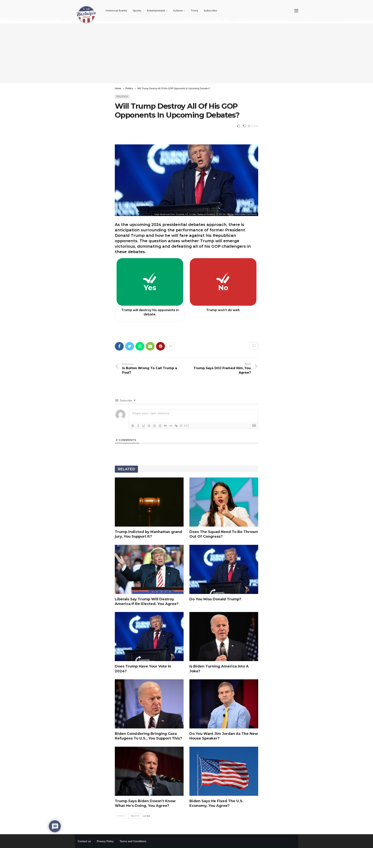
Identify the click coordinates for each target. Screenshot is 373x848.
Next (134, 816)
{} (181, 425)
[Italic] (138, 426)
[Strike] (149, 426)
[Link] (176, 426)
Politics (122, 96)
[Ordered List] (154, 426)
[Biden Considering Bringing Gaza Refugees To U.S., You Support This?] (149, 703)
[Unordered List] (160, 426)
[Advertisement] (186, 53)
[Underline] (143, 426)
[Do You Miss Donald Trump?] (223, 569)
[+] (187, 425)
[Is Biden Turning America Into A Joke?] (223, 636)
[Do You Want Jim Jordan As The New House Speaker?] (223, 703)
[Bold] (132, 426)
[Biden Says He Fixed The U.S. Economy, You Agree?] (223, 771)
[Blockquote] (165, 426)
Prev (122, 816)
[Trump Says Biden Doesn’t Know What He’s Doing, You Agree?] (149, 771)
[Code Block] (170, 426)
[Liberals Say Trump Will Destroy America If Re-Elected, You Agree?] (149, 569)
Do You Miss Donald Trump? (215, 599)
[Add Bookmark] (254, 345)
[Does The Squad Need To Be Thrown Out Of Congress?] (223, 502)
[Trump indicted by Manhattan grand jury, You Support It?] (149, 502)
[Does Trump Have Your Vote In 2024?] (149, 636)
